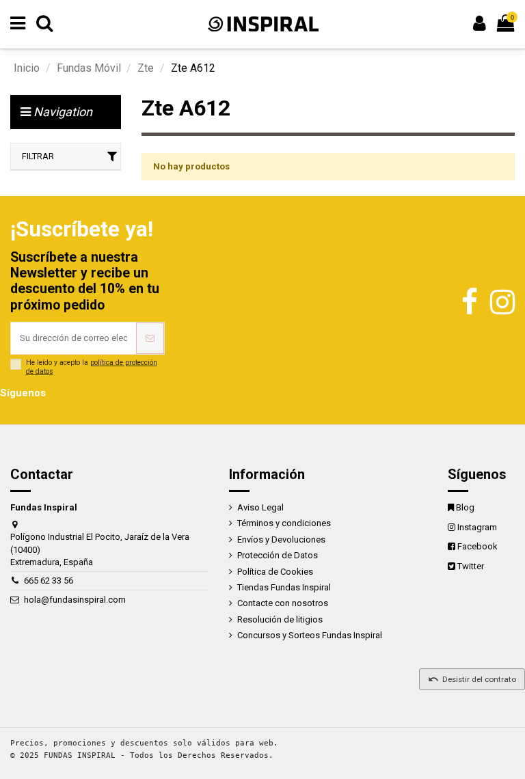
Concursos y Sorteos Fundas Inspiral (309, 635)
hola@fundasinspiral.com (75, 599)
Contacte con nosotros (282, 603)
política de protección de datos (91, 366)
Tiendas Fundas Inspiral (284, 587)
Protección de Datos (277, 555)
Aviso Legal (260, 507)
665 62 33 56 (48, 580)
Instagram (477, 527)
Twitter (470, 566)
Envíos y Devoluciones (281, 539)
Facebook (477, 546)
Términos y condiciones (284, 523)
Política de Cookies (275, 571)
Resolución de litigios (280, 619)
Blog (465, 507)
